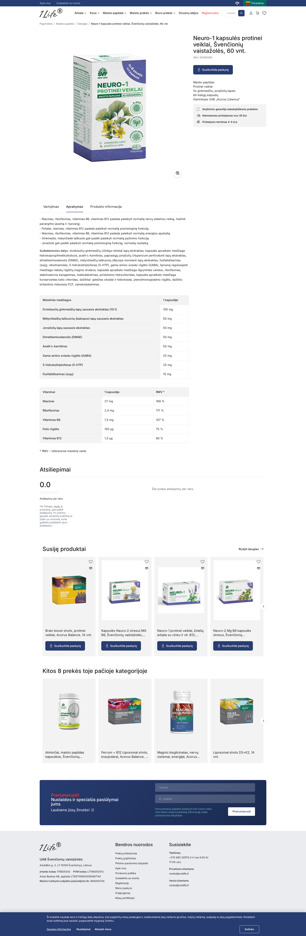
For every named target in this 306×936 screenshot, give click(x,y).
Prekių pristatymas (126, 853)
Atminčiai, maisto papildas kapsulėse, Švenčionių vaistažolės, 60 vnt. (64, 757)
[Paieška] (241, 13)
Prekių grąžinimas (125, 858)
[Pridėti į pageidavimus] (91, 562)
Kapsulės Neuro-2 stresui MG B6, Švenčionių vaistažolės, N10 (123, 635)
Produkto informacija (106, 206)
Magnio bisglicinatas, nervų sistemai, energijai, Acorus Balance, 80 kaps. (178, 757)
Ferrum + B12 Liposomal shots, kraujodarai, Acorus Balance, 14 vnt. (125, 757)
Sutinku (249, 929)
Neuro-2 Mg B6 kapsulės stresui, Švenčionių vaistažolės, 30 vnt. (232, 635)
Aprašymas (74, 206)
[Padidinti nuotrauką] (177, 173)
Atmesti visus (103, 929)
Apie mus (45, 3)
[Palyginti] (91, 568)
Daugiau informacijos (59, 929)
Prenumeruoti (242, 811)
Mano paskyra (123, 888)
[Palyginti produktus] (237, 3)
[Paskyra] (251, 13)
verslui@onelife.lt (179, 873)
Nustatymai (83, 929)
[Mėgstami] (264, 13)
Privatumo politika (125, 873)
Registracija (122, 883)
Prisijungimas (122, 893)
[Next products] (263, 606)
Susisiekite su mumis (68, 3)
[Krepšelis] (257, 13)
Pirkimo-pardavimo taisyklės (131, 863)
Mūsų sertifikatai (124, 897)
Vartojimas (51, 206)
